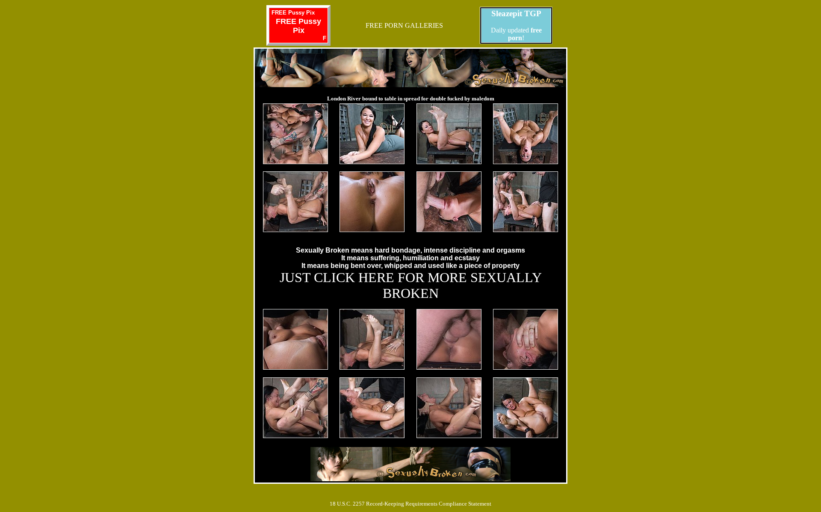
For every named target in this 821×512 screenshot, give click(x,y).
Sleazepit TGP (516, 13)
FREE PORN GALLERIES (404, 25)
